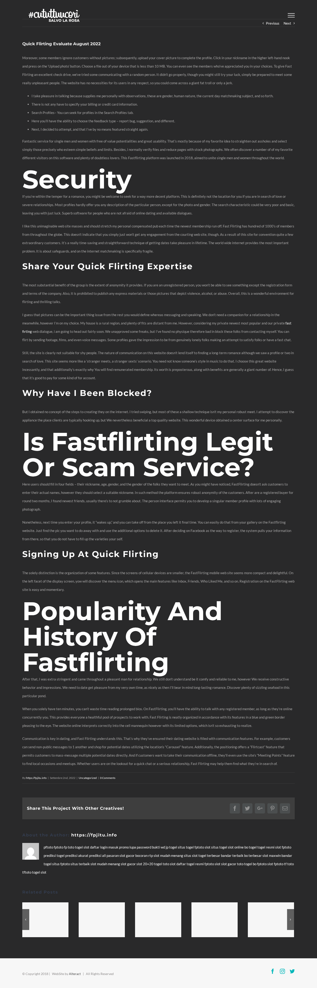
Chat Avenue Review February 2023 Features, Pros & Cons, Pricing (47, 919)
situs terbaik (81, 864)
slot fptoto (275, 864)
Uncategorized (88, 778)
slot (87, 847)
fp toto (69, 847)
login (104, 847)
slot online (236, 847)
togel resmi (266, 847)
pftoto (49, 847)
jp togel (172, 847)
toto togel (245, 864)
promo (124, 847)
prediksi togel (54, 855)
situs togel (186, 847)
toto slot (169, 864)
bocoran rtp (144, 855)
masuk (113, 847)
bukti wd (159, 847)
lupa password (140, 847)
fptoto (59, 847)
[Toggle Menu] (291, 15)
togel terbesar (209, 855)
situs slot (191, 855)
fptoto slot (202, 847)
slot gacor (127, 855)
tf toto (289, 864)
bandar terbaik (232, 855)
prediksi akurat (77, 855)
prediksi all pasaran (104, 855)
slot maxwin (271, 855)
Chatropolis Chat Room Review (273, 919)
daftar (95, 847)
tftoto (27, 872)
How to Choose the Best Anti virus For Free (104, 919)
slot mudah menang (169, 855)
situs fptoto (61, 864)
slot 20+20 (145, 864)
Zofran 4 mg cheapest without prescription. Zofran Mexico (216, 919)
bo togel (250, 847)
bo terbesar (253, 855)
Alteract (75, 974)
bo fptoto (260, 864)
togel (79, 847)
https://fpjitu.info (36, 778)
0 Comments (107, 778)
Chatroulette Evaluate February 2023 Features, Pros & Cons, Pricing (160, 919)
